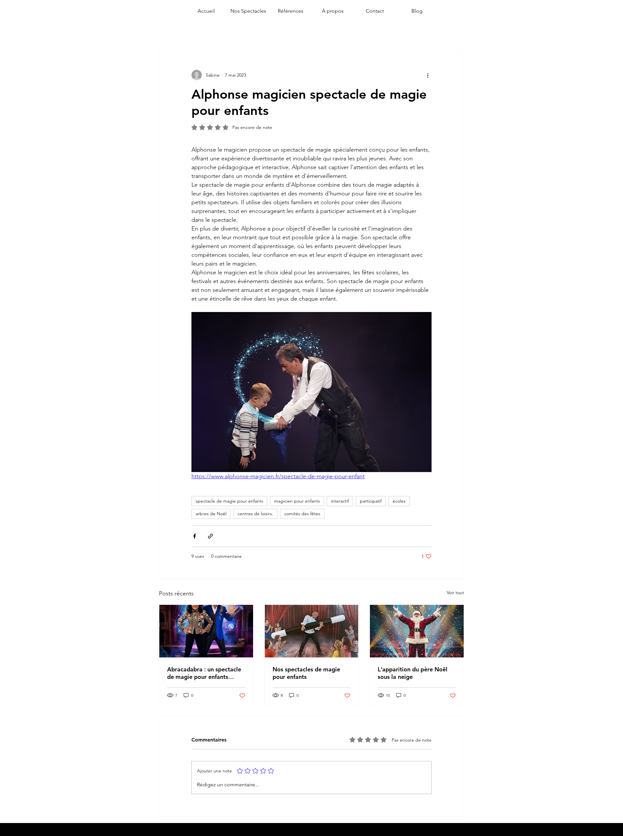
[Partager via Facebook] (194, 536)
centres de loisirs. (255, 514)
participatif (371, 501)
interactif (340, 501)
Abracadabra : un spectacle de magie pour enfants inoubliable (204, 673)
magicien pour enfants (297, 501)
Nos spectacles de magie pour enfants (306, 673)
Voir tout (455, 592)
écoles (399, 501)
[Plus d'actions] (428, 75)
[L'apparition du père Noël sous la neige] (417, 631)
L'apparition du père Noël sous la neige (412, 673)
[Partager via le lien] (210, 536)
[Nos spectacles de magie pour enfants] (312, 631)
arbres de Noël (211, 514)
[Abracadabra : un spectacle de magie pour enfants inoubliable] (206, 631)
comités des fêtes (302, 514)
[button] (248, 11)
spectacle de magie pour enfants (229, 501)
